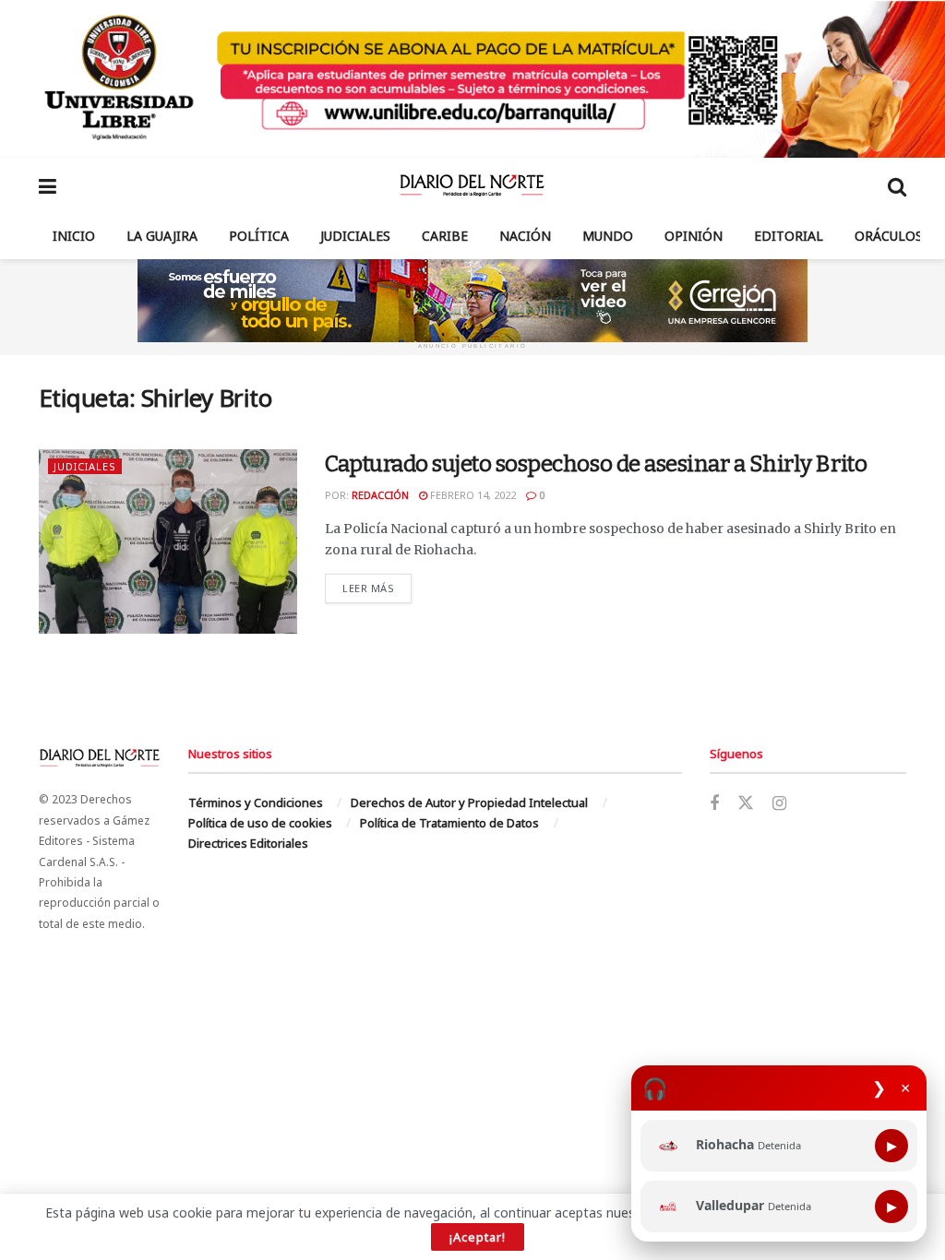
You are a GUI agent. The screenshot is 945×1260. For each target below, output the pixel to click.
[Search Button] (897, 185)
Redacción (380, 495)
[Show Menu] (47, 185)
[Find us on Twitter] (745, 803)
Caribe (445, 235)
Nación (525, 235)
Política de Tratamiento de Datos (449, 822)
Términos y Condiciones (255, 802)
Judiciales (355, 235)
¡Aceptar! (477, 1237)
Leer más (377, 587)
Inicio (74, 235)
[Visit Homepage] (472, 185)
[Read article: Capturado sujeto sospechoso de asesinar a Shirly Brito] (168, 541)
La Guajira (161, 235)
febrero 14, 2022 (471, 495)
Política (259, 235)
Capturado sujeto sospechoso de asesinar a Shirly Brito (596, 464)
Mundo (607, 235)
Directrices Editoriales (248, 843)
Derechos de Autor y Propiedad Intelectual (469, 802)
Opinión (693, 235)
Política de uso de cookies (260, 822)
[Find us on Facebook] (714, 803)
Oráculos (889, 235)
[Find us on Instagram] (779, 803)
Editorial (788, 235)
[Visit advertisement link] (472, 79)
